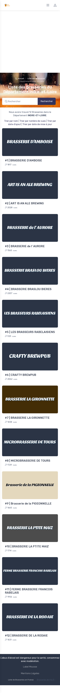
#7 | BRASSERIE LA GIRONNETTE (27, 417)
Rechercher (47, 101)
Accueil (21, 78)
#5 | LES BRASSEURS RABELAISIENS (30, 332)
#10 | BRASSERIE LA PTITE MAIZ (27, 546)
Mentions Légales (30, 673)
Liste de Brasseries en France (21, 680)
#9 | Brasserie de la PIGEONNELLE (28, 503)
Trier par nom (11, 121)
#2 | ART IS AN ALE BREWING (24, 203)
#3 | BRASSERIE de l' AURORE (25, 246)
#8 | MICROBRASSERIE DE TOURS (27, 460)
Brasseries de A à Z (45, 680)
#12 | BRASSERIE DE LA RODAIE (26, 635)
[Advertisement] (30, 41)
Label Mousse (30, 666)
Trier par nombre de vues (33, 121)
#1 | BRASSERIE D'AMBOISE (23, 160)
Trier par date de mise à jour (37, 124)
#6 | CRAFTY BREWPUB (20, 375)
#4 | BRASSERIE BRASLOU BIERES (28, 289)
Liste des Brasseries (36, 78)
